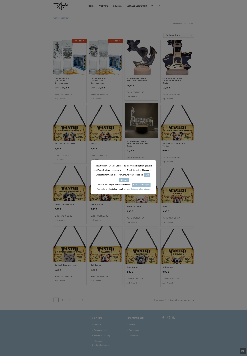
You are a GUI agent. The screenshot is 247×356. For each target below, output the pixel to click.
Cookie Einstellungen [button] (141, 185)
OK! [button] (147, 175)
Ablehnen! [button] (124, 180)
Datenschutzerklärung (141, 189)
